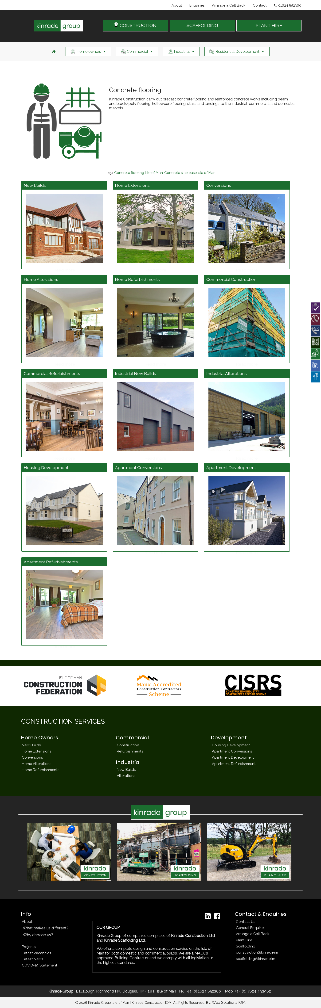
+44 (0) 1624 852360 (202, 991)
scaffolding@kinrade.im (255, 958)
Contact (259, 5)
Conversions (32, 757)
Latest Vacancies (36, 953)
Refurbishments (130, 751)
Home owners (89, 51)
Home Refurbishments (40, 769)
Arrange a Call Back (228, 5)
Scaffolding (245, 946)
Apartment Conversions (232, 751)
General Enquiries (251, 927)
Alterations (126, 775)
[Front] (54, 51)
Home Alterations (36, 763)
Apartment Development (233, 757)
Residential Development (237, 51)
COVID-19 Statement (39, 965)
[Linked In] (207, 916)
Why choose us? (38, 934)
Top (310, 997)
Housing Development (231, 745)
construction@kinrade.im (257, 952)
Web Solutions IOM (228, 1002)
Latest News (32, 959)
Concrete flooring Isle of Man (138, 173)
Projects (29, 946)
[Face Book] (217, 916)
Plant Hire (244, 940)
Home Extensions (36, 751)
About (177, 5)
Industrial (182, 51)
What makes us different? (46, 928)
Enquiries (196, 5)
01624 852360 (289, 5)
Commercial (137, 51)
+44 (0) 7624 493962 (252, 991)
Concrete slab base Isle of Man (189, 173)
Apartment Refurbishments (235, 763)
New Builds (31, 745)
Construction (128, 745)
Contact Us (245, 921)
